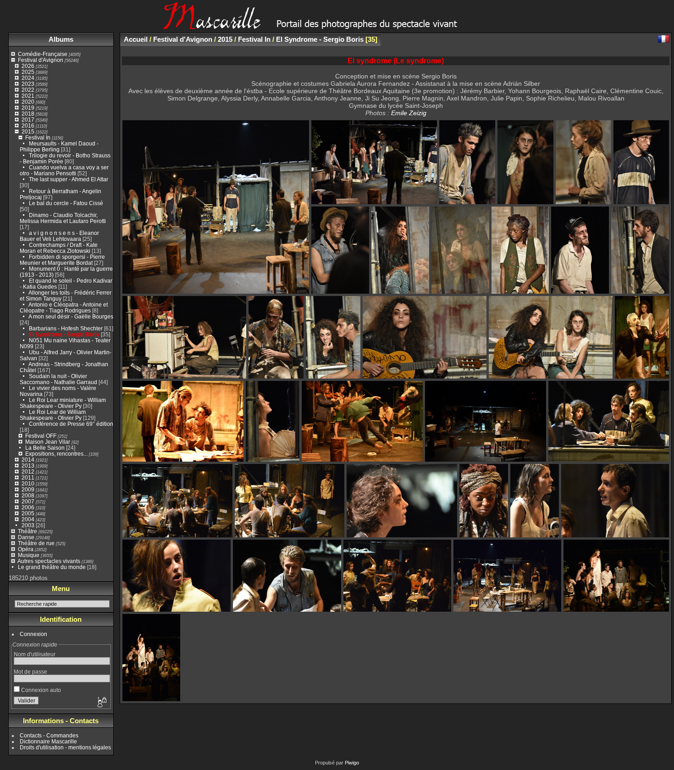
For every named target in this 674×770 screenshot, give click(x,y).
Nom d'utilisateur (34, 654)
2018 (28, 114)
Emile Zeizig (408, 113)
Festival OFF (40, 436)
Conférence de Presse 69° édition (71, 424)
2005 (28, 513)
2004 (28, 519)
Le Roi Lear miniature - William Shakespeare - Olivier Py (63, 403)
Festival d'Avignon (40, 60)
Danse (26, 537)
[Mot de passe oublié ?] (101, 703)
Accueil (136, 39)
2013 (28, 466)
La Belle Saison (45, 448)
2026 (28, 66)
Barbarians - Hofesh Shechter (66, 328)
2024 (28, 78)
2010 (28, 483)
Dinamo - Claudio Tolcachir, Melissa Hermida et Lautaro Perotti (63, 218)
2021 (28, 96)
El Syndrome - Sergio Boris (64, 334)
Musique (28, 555)
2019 (28, 108)
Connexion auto (40, 690)
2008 (28, 495)
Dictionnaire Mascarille (48, 741)
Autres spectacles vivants (48, 561)
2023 (28, 84)
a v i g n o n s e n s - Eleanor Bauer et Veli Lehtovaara (59, 236)
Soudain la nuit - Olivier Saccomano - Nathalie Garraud (58, 379)
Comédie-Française (42, 54)
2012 (28, 471)
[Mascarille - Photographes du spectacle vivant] (337, 26)
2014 (28, 460)
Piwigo (352, 762)
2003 (28, 525)
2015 (28, 131)
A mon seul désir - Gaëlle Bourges (70, 316)
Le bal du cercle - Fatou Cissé (66, 203)
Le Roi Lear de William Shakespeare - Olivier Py (53, 415)
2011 (28, 477)
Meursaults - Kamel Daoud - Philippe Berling (59, 146)
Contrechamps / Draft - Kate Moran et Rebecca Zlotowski (59, 248)
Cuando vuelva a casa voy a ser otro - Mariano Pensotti (64, 170)
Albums (61, 39)
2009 (28, 489)
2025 (28, 72)
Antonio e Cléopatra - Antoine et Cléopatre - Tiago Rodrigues (64, 307)
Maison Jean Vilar (47, 442)
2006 (28, 507)
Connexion (33, 634)
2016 (28, 125)
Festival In (37, 137)
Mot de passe (30, 672)
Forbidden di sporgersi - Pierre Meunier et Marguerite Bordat (62, 260)
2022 (28, 90)
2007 (28, 501)
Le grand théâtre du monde (52, 567)
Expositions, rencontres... (56, 454)
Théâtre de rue (36, 543)
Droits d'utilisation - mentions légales (65, 747)
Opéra (25, 549)
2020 (28, 102)
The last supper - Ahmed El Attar (68, 179)
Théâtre (27, 531)
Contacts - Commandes (49, 735)
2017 (28, 120)
